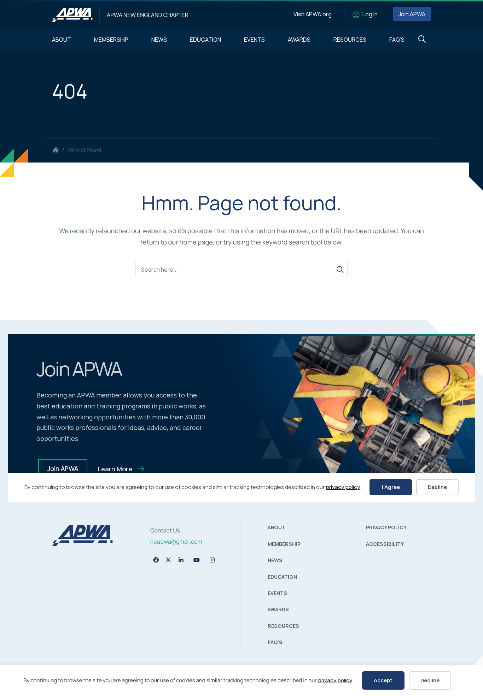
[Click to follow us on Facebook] (156, 560)
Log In (370, 14)
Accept (383, 680)
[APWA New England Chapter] (72, 15)
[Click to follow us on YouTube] (196, 560)
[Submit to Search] (340, 269)
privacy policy (335, 680)
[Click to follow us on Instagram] (212, 560)
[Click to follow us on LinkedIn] (181, 560)
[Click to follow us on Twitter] (168, 559)
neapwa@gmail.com (176, 541)
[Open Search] (422, 39)
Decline (430, 680)
